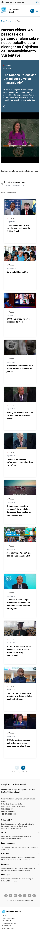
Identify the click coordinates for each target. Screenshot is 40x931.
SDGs (3, 833)
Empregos (5, 875)
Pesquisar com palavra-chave (15, 182)
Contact (4, 915)
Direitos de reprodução (8, 918)
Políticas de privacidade (9, 923)
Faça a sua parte (8, 843)
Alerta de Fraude (6, 920)
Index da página (6, 925)
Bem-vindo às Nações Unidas (14, 2)
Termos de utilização (8, 928)
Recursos (5, 864)
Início (3, 21)
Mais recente (12, 192)
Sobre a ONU (6, 820)
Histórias (5, 854)
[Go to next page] (23, 768)
